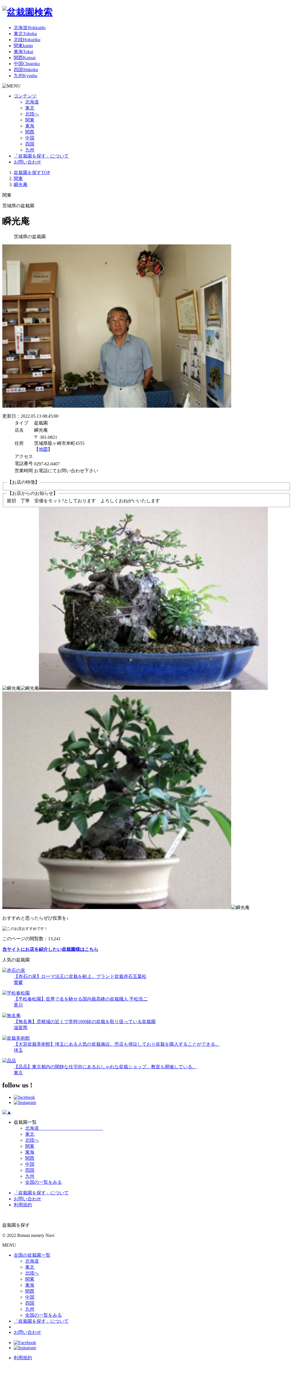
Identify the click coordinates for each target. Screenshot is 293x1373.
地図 (43, 449)
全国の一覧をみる (43, 1182)
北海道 (29, 27)
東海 (23, 51)
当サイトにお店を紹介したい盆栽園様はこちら (50, 949)
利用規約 (23, 1204)
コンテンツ (25, 95)
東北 (25, 33)
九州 (25, 75)
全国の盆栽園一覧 (32, 1255)
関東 (23, 45)
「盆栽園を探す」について (41, 156)
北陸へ (32, 113)
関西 (24, 57)
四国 (26, 69)
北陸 (27, 39)
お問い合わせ (27, 162)
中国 (27, 63)
